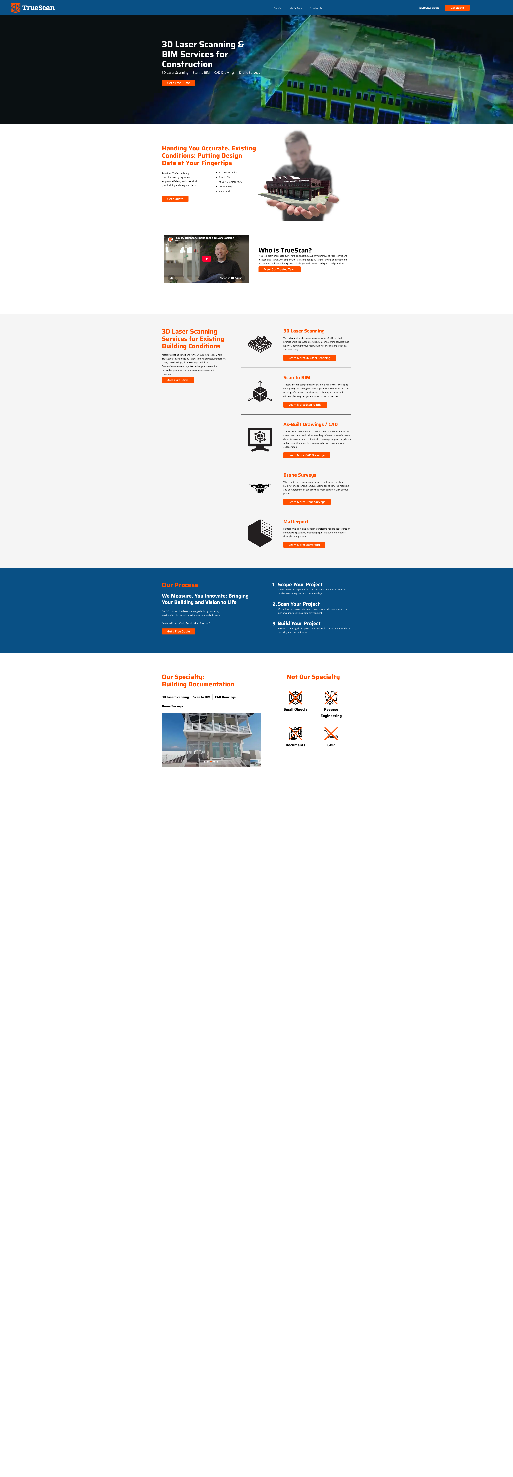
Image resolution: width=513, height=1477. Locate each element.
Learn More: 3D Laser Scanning (309, 358)
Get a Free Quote (178, 83)
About (278, 8)
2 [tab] (208, 762)
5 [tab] (217, 762)
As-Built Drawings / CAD (230, 181)
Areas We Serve (178, 380)
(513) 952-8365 (429, 7)
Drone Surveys (249, 72)
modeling (214, 611)
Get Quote (457, 7)
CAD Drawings (224, 72)
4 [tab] (214, 762)
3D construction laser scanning (182, 611)
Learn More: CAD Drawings (307, 455)
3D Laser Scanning (175, 72)
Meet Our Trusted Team (279, 269)
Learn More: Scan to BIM (305, 404)
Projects (315, 8)
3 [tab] (211, 762)
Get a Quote (175, 199)
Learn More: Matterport (304, 544)
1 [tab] (205, 762)
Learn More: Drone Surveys (307, 502)
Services (295, 8)
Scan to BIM (201, 72)
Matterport (224, 191)
